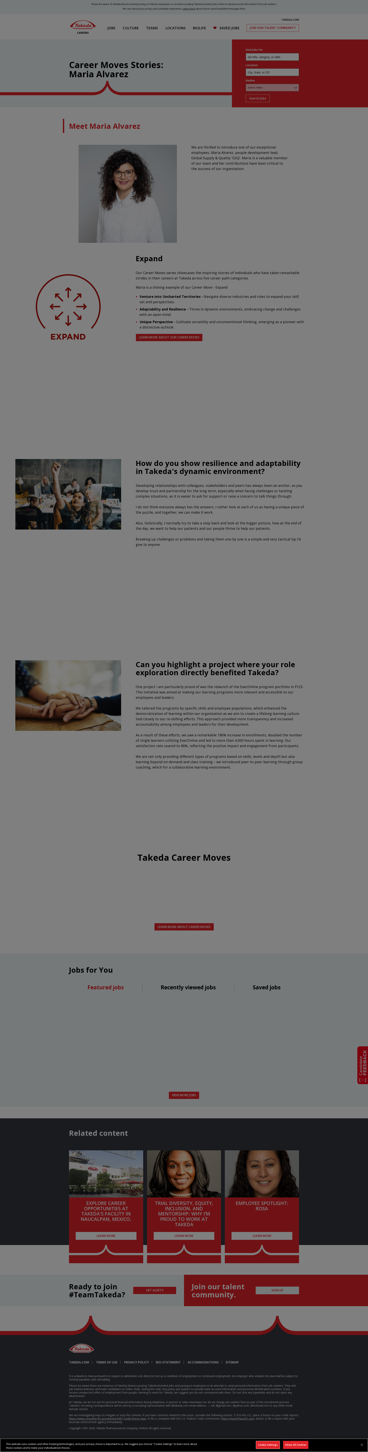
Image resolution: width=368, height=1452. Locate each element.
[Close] (362, 1445)
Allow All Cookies (295, 1444)
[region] (184, 1445)
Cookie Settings (268, 1444)
